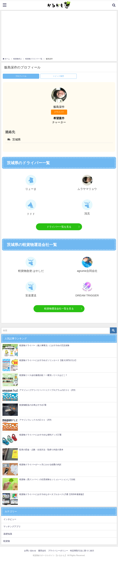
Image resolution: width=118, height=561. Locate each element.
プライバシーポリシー (58, 551)
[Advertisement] (59, 34)
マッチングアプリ (12, 526)
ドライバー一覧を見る (59, 226)
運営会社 (42, 551)
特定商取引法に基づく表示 (82, 551)
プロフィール (20, 76)
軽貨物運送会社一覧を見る (59, 308)
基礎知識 (7, 534)
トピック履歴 (58, 76)
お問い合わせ (30, 551)
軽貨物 (6, 541)
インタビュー (9, 519)
